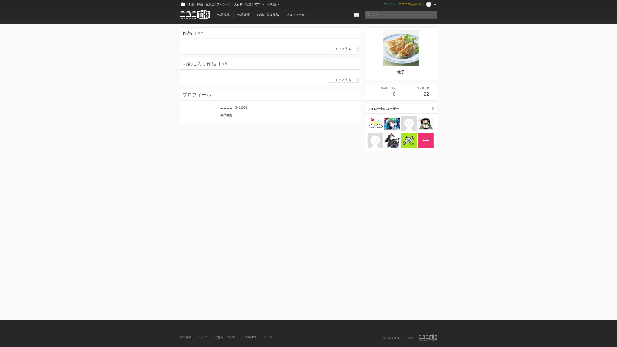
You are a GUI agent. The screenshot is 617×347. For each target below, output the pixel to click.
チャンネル (224, 4)
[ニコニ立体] (427, 337)
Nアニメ (259, 4)
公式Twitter (249, 337)
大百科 (238, 4)
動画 (191, 4)
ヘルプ (203, 337)
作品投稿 (223, 15)
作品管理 (243, 15)
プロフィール (295, 15)
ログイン (389, 4)
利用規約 (185, 337)
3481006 (241, 107)
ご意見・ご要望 (225, 337)
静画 (200, 4)
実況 (248, 4)
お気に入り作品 (268, 15)
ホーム (267, 337)
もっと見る (343, 49)
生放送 (210, 4)
